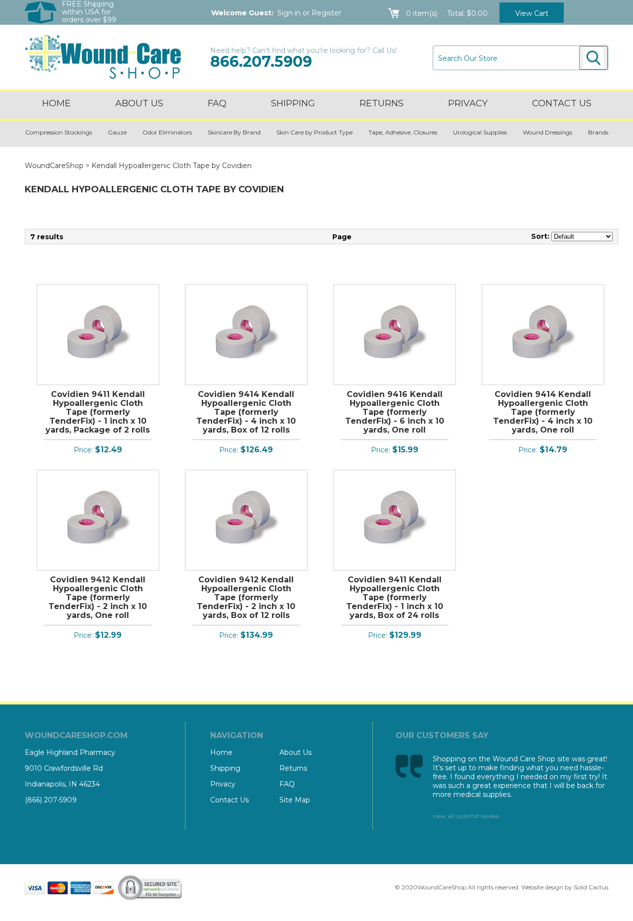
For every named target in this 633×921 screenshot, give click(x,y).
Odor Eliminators (167, 132)
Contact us (561, 103)
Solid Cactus (591, 887)
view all (443, 816)
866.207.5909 (261, 61)
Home (56, 103)
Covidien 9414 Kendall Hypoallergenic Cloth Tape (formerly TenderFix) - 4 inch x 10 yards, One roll (542, 412)
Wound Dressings (547, 132)
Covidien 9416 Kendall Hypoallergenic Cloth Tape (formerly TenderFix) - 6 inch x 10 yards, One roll (394, 412)
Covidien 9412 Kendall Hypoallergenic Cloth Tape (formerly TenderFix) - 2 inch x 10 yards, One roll (97, 597)
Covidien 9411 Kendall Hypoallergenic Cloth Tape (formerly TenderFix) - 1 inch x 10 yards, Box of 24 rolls (394, 597)
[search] (593, 58)
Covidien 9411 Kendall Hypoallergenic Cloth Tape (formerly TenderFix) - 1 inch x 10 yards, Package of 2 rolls (97, 412)
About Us (139, 103)
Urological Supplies (480, 132)
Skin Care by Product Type (314, 132)
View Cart (531, 13)
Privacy (468, 103)
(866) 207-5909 (51, 799)
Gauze (117, 132)
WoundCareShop (54, 165)
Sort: (540, 236)
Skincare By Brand (234, 132)
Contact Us (229, 799)
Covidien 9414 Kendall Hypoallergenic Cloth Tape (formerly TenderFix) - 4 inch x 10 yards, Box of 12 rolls (246, 412)
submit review (478, 816)
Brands (598, 132)
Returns (382, 103)
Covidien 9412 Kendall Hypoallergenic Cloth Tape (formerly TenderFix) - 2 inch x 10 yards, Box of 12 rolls (246, 597)
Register (326, 12)
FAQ (217, 103)
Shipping (293, 103)
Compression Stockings (58, 132)
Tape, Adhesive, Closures (402, 132)
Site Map (294, 799)
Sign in (289, 12)
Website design (542, 887)
